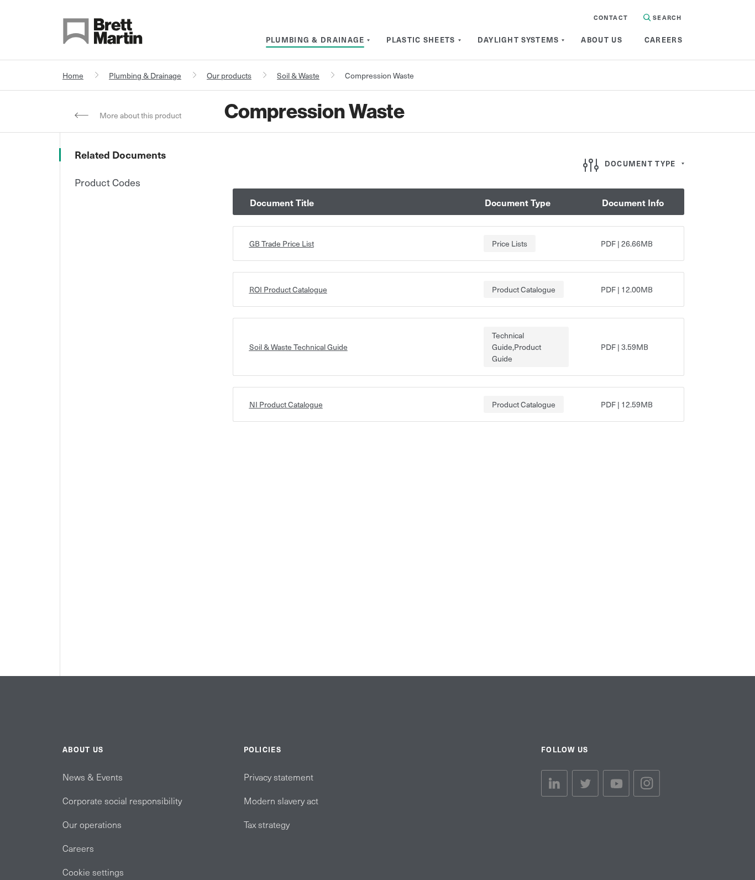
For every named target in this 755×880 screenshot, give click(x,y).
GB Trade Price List (281, 243)
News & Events (92, 776)
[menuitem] (315, 40)
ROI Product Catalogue (288, 289)
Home (72, 75)
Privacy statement (278, 776)
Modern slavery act (281, 800)
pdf (608, 243)
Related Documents (120, 154)
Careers (78, 848)
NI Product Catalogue (286, 404)
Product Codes (107, 182)
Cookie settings (93, 871)
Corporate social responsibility (122, 800)
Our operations (92, 824)
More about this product (140, 115)
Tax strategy (267, 824)
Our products (229, 75)
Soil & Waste (298, 75)
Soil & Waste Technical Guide (298, 347)
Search (666, 17)
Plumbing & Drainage (145, 75)
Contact (611, 17)
